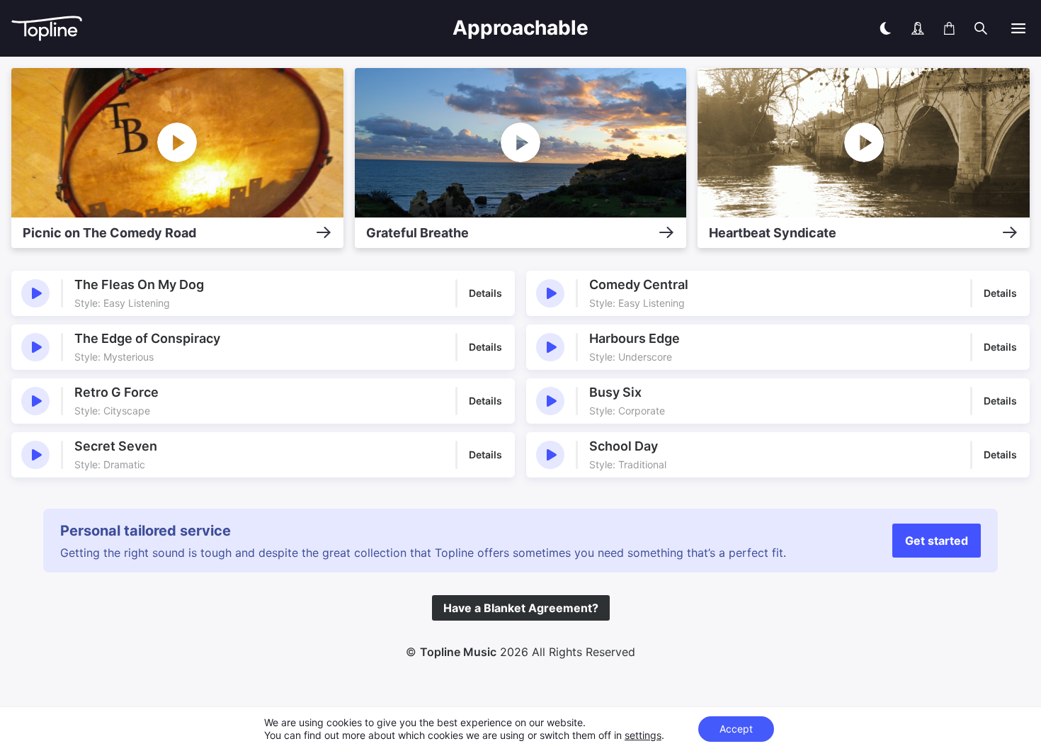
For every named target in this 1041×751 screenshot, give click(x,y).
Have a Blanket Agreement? (520, 608)
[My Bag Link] (949, 28)
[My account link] (917, 28)
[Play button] (35, 293)
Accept (736, 729)
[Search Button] (980, 28)
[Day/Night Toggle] (885, 28)
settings (643, 735)
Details (485, 293)
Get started (936, 540)
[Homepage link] (158, 29)
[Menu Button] (1018, 28)
